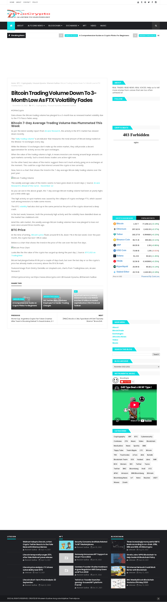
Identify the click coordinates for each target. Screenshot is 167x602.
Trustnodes (124, 455)
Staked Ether (123, 272)
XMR (154, 459)
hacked (140, 459)
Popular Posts (148, 218)
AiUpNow (64, 598)
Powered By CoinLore (150, 276)
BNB (144, 446)
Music (103, 25)
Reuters (147, 478)
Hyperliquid (122, 266)
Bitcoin (120, 223)
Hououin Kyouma (39, 83)
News (128, 446)
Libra (148, 459)
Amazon (124, 473)
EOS (132, 459)
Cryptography (26, 83)
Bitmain (150, 473)
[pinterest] (145, 2)
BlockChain (54, 25)
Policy (35, 2)
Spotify (136, 446)
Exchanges (71, 25)
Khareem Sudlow (53, 83)
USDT (155, 478)
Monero (123, 464)
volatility (23, 206)
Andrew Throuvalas (139, 35)
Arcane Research (52, 131)
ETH (126, 441)
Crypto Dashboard (124, 218)
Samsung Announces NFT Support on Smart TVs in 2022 (91, 555)
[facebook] (152, 2)
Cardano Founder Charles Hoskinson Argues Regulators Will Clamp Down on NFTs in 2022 (91, 569)
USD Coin (121, 250)
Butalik (150, 455)
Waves (116, 482)
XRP (119, 245)
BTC (18, 83)
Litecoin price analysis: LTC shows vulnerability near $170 (38, 568)
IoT (132, 478)
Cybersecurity (146, 436)
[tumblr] (141, 2)
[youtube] (138, 2)
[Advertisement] (112, 13)
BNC (124, 469)
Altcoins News (35, 25)
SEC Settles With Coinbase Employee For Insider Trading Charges (56, 303)
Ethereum (121, 229)
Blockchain (151, 441)
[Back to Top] (158, 598)
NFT (85, 25)
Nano (138, 478)
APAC (116, 473)
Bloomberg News (120, 478)
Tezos (147, 464)
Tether (120, 234)
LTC (141, 450)
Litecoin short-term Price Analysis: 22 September (39, 581)
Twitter (117, 469)
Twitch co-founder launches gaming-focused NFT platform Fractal (88, 582)
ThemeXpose (74, 598)
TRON (120, 261)
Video (93, 25)
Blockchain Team (121, 459)
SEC (131, 464)
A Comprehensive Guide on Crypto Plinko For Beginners (96, 35)
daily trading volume (25, 138)
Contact (27, 2)
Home (12, 2)
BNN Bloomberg (137, 473)
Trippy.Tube (118, 450)
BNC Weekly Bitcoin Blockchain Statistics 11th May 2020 (140, 581)
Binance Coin (123, 240)
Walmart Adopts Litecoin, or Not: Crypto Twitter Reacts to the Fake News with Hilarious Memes (38, 544)
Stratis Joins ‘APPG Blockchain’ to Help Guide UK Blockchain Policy (142, 556)
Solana (120, 256)
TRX (115, 455)
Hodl (143, 469)
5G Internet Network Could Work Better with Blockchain (141, 568)
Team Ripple (132, 450)
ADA (142, 455)
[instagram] (155, 2)
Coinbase (118, 441)
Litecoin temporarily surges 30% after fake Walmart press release (37, 556)
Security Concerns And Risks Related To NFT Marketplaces (91, 543)
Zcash (125, 482)
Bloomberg (134, 469)
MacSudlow (118, 446)
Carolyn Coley (63, 35)
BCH (115, 464)
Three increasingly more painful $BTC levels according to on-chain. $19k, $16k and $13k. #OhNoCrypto (143, 544)
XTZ (150, 469)
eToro (135, 455)
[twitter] (148, 2)
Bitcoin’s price (37, 234)
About (18, 2)
